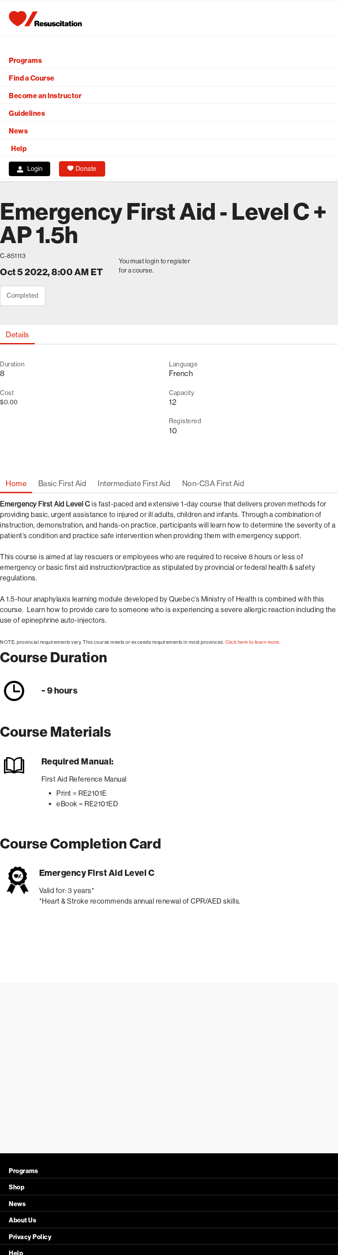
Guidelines (27, 113)
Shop (16, 1187)
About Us (22, 1220)
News (18, 131)
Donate (86, 168)
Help (18, 148)
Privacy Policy (30, 1237)
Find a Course (32, 78)
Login (35, 168)
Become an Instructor (45, 96)
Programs (25, 60)
